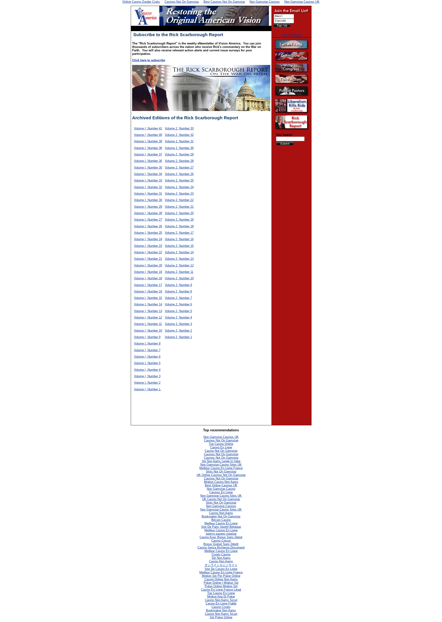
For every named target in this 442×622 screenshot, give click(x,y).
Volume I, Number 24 (148, 239)
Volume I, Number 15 (148, 298)
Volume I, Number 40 (148, 135)
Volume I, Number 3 (147, 376)
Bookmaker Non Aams (221, 610)
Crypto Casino (221, 554)
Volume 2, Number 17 (179, 232)
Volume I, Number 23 (148, 246)
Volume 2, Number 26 (179, 174)
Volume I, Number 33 (148, 180)
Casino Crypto (221, 607)
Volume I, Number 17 (148, 285)
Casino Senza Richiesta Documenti (221, 547)
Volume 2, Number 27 (179, 167)
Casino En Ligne (221, 447)
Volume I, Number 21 (148, 258)
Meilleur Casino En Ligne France (221, 468)
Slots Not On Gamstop (221, 471)
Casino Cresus (221, 540)
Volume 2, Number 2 (178, 330)
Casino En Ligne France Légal (221, 589)
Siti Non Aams (221, 558)
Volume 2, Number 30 (179, 148)
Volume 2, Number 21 (179, 206)
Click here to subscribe (148, 60)
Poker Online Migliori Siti (221, 586)
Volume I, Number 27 (148, 219)
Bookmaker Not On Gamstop (221, 516)
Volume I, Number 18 (148, 278)
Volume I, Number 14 (148, 304)
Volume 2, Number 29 (179, 154)
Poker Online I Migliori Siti (221, 582)
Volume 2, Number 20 (179, 213)
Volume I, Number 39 (148, 141)
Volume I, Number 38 (148, 148)
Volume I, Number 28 (148, 213)
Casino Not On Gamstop (221, 451)
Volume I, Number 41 (148, 128)
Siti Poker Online (221, 617)
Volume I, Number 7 (147, 350)
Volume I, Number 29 (148, 206)
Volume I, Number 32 (148, 187)
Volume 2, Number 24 (179, 187)
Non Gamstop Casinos (221, 506)
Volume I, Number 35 (148, 167)
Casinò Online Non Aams (221, 579)
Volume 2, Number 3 (178, 324)
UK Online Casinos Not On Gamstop (221, 475)
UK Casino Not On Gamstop (221, 499)
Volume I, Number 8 (147, 343)
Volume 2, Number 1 (178, 337)
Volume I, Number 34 (148, 174)
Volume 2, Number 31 (179, 141)
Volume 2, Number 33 (179, 128)
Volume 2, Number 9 (178, 285)
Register (296, 35)
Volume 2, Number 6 (178, 304)
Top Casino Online (221, 444)
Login (284, 35)
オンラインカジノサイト (221, 565)
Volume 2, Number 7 (178, 298)
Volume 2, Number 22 (179, 200)
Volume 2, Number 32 (179, 135)
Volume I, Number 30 (148, 200)
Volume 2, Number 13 (179, 258)
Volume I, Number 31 (148, 193)
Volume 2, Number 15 (179, 246)
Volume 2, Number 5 (178, 311)
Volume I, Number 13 (148, 311)
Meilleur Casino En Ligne (221, 523)
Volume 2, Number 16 (179, 239)
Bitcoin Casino (221, 520)
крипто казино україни (221, 533)
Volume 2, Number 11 (179, 272)
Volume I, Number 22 (148, 252)
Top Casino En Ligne (221, 593)
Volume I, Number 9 (147, 337)
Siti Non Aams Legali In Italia (221, 461)
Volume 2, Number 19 (179, 219)
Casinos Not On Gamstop (221, 440)
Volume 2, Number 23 (179, 193)
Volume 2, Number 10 (179, 278)
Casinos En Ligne (221, 492)
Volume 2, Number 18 (179, 226)
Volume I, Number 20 (148, 265)
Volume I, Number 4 (147, 369)
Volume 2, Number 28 (179, 161)
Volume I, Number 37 (148, 154)
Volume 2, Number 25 (179, 180)
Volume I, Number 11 (148, 324)
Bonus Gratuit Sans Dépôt (221, 544)
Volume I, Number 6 (147, 356)
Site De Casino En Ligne (221, 569)
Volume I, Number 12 (148, 317)
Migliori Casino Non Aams (221, 482)
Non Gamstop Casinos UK (221, 437)
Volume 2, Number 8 (178, 291)
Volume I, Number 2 (147, 382)
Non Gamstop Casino (221, 489)
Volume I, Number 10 (148, 330)
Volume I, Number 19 (148, 272)
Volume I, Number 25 (148, 232)
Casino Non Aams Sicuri (221, 600)
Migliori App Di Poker (221, 596)
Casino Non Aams (221, 513)
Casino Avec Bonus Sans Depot (221, 537)
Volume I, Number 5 (147, 363)
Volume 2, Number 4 (178, 317)
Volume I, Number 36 (148, 161)
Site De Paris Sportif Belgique (221, 527)
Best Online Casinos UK (221, 485)
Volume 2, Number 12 (179, 265)
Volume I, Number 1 (147, 389)
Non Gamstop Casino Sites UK (221, 464)
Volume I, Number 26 (148, 226)
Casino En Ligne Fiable (221, 603)
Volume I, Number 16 (148, 291)
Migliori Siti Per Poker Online (221, 576)
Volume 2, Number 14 (179, 252)
